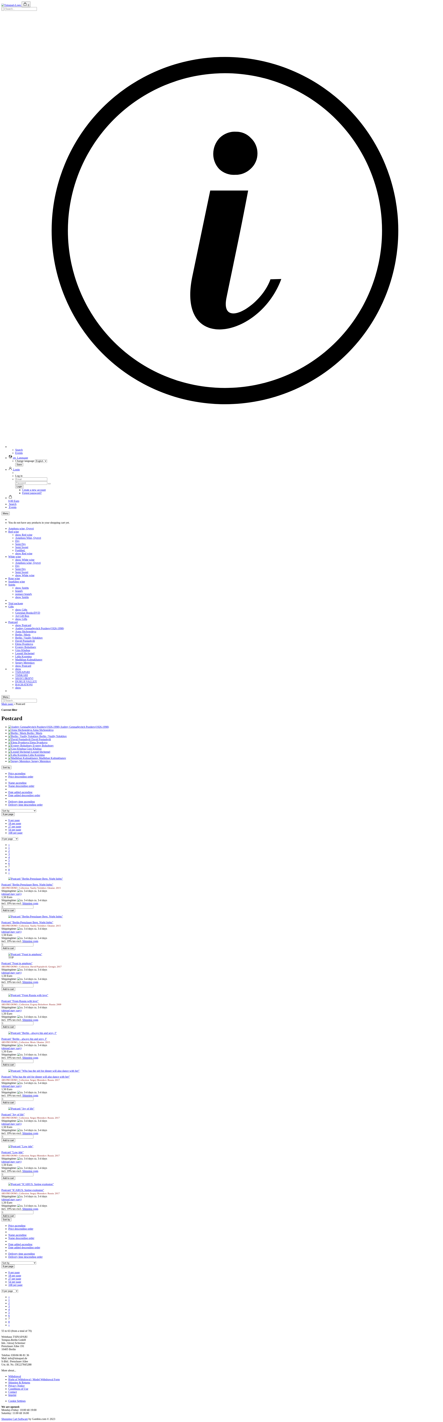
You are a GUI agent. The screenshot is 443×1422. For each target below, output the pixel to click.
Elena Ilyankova (24, 644)
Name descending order (21, 786)
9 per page (14, 820)
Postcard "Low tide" (12, 1152)
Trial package (15, 603)
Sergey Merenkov (25, 662)
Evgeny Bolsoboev (25, 647)
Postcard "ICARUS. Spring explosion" (22, 1190)
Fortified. (20, 550)
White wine (14, 556)
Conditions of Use (18, 1388)
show (18, 668)
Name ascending (17, 782)
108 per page (15, 832)
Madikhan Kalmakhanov (28, 659)
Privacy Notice (16, 1385)
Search (19, 449)
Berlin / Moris (22, 634)
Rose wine (14, 578)
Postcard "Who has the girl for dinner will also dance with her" (35, 1076)
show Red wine (23, 534)
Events (19, 452)
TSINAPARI (22, 672)
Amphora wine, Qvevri (21, 528)
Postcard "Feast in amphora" (17, 963)
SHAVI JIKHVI (24, 678)
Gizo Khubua (22, 650)
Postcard (13, 622)
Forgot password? (32, 493)
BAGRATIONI (24, 684)
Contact (12, 1391)
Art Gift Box (22, 615)
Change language (24, 460)
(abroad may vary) (11, 894)
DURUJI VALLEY (26, 681)
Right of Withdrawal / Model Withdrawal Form (34, 1379)
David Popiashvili (25, 640)
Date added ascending (20, 792)
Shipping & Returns (19, 1382)
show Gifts (21, 609)
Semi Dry (20, 544)
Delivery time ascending (21, 801)
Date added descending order (24, 795)
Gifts (11, 606)
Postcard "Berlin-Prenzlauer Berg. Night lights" (27, 884)
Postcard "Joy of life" (13, 1114)
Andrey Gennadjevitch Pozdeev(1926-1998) (39, 628)
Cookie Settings (17, 1400)
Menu (5, 513)
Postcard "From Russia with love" (20, 1001)
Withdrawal (14, 1376)
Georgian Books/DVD (27, 612)
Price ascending (16, 773)
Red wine (13, 531)
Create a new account (34, 489)
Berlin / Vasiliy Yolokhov (29, 637)
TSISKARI (21, 675)
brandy (19, 590)
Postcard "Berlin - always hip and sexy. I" (24, 1038)
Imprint (12, 1395)
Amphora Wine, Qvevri (28, 537)
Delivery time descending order (25, 804)
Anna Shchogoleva (25, 631)
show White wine (24, 559)
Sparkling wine (16, 581)
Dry (17, 541)
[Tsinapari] (11, 5)
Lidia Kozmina (23, 656)
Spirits (11, 584)
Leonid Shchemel (24, 653)
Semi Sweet (21, 547)
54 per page (14, 829)
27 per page (14, 826)
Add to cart (8, 910)
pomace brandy (23, 594)
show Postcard (23, 625)
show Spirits (22, 587)
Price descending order (20, 776)
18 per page (14, 823)
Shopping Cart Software (14, 1418)
